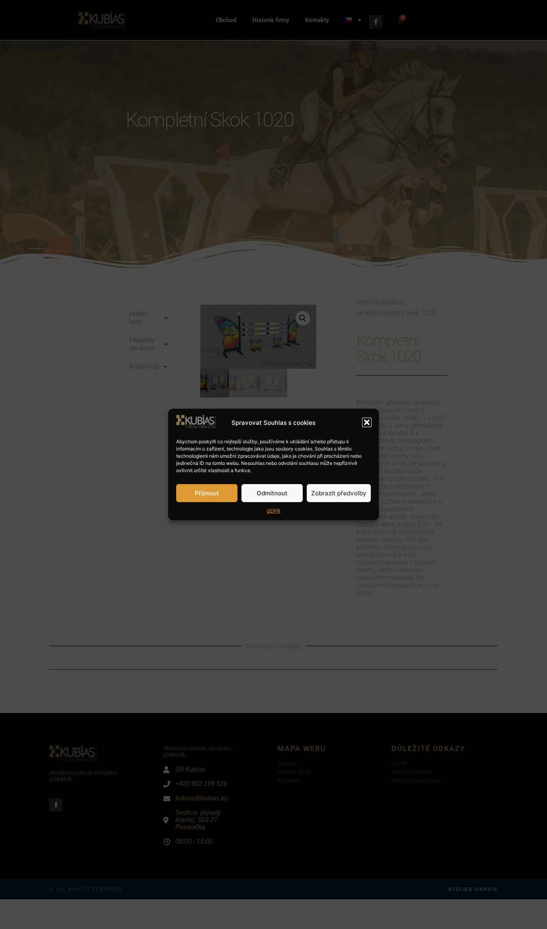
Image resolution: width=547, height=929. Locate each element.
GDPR (273, 511)
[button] (367, 422)
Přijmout (207, 493)
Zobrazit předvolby (338, 493)
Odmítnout (272, 493)
